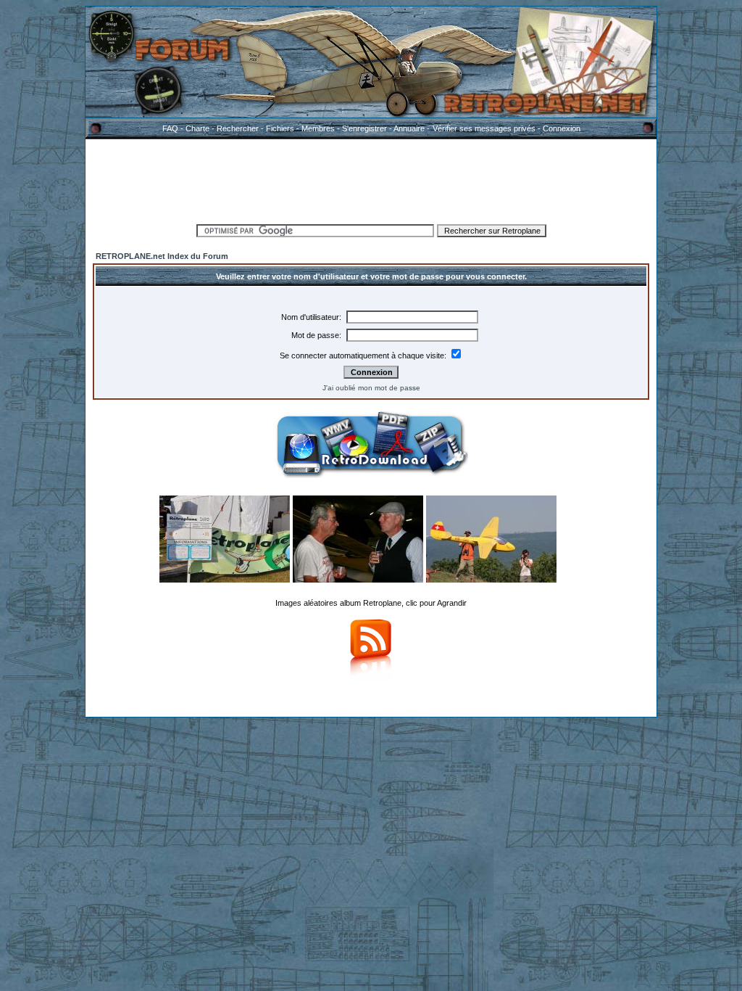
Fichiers (280, 128)
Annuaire (409, 128)
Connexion (561, 128)
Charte (197, 128)
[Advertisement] (371, 179)
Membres (318, 128)
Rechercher (238, 128)
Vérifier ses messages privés (484, 128)
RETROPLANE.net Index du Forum (162, 256)
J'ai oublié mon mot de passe (371, 388)
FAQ (170, 128)
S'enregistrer (364, 128)
